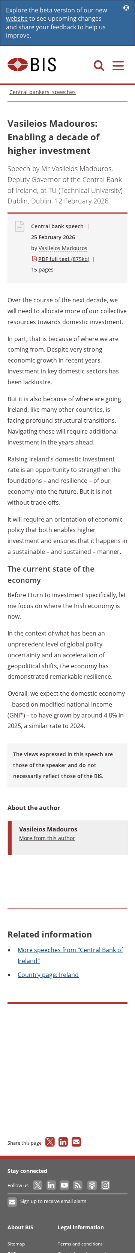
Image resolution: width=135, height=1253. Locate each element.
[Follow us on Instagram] (105, 1185)
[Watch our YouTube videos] (65, 1185)
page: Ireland (48, 975)
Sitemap (16, 1244)
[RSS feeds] (78, 1185)
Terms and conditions (80, 1244)
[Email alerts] (12, 1202)
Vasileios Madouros (63, 248)
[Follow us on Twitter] (38, 1185)
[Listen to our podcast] (92, 1185)
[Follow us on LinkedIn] (52, 1185)
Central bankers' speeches (42, 92)
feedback (63, 27)
